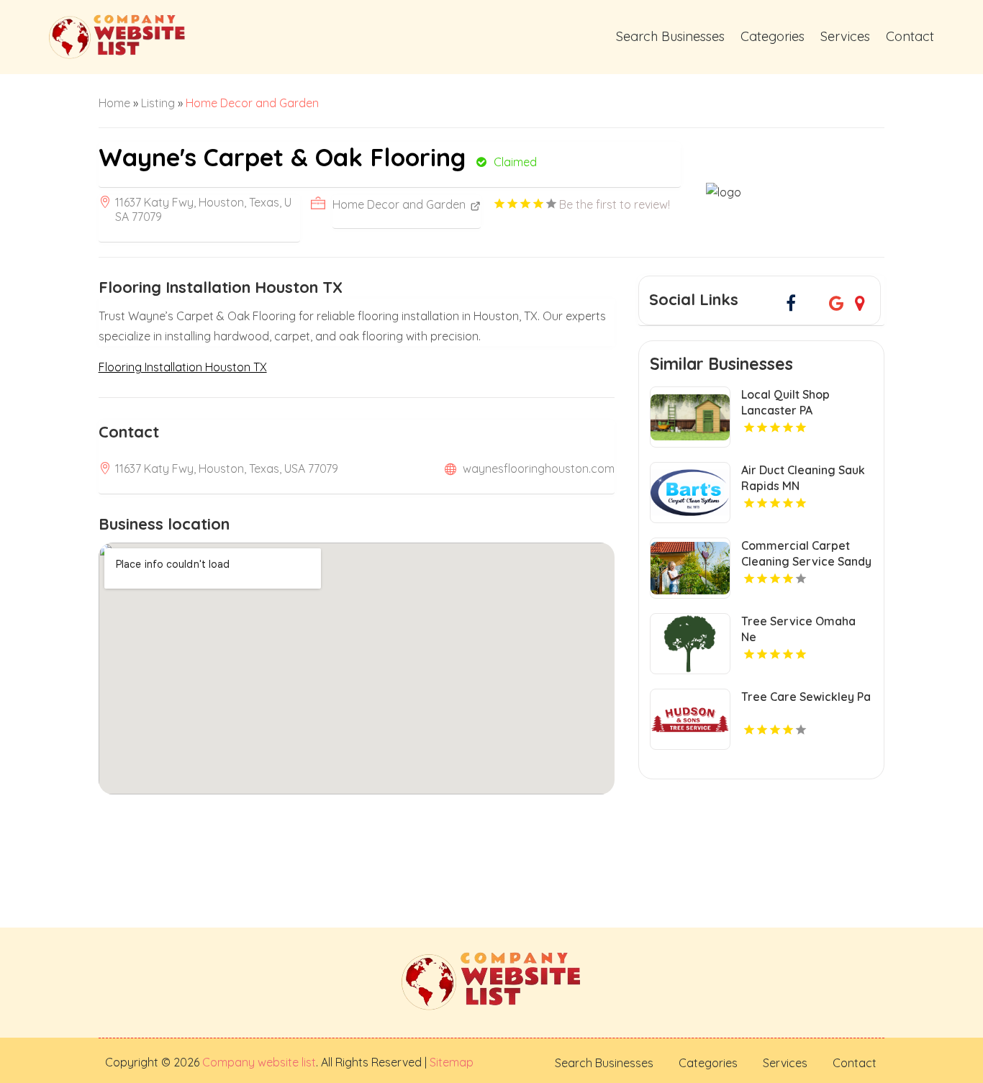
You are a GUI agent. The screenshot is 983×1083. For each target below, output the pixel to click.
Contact (910, 36)
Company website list (259, 1062)
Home (114, 103)
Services (845, 36)
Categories (772, 36)
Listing (158, 103)
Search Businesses (670, 36)
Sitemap (450, 1062)
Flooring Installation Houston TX (183, 367)
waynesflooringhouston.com (539, 468)
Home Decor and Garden (252, 103)
